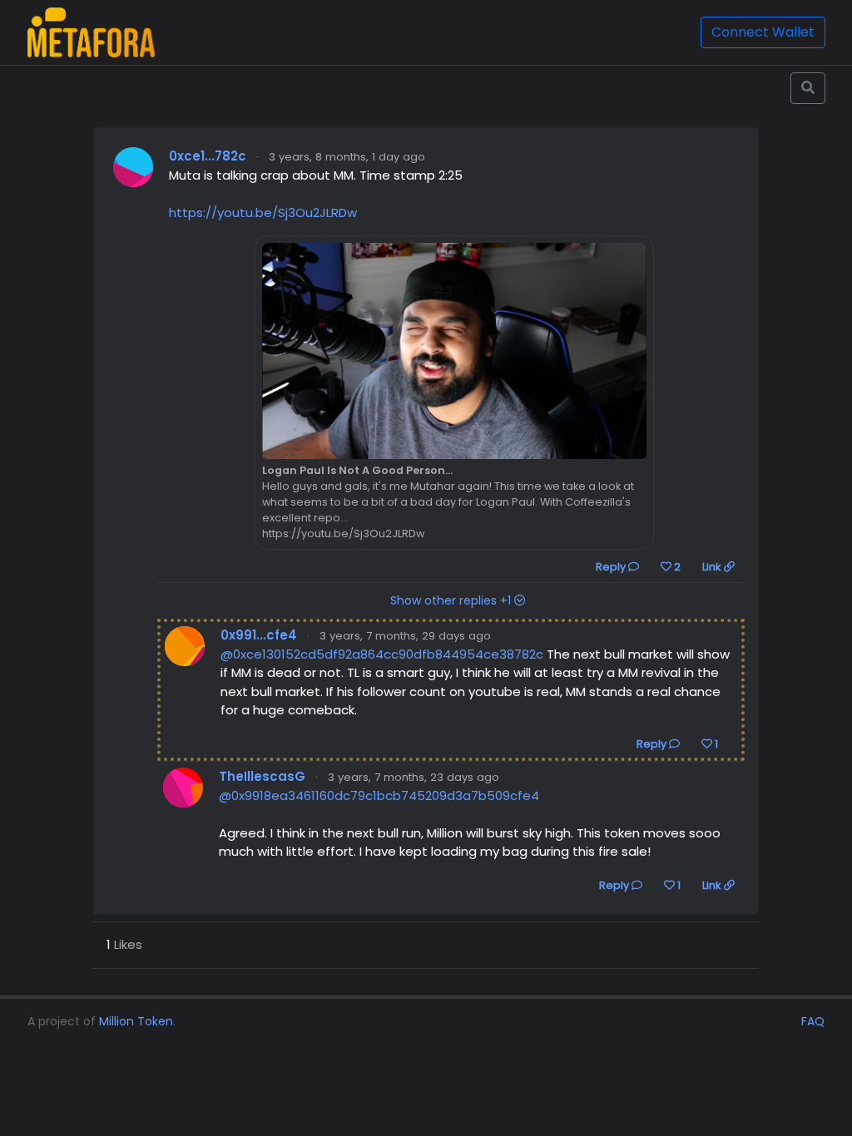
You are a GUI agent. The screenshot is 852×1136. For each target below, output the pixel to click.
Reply (612, 567)
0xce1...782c (207, 156)
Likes (124, 944)
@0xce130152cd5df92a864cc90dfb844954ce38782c (381, 654)
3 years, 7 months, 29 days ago (405, 636)
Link (713, 567)
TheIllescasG (262, 776)
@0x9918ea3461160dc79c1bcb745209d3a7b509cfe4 (379, 795)
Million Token (136, 1021)
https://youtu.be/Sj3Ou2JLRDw (263, 212)
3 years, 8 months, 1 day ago (347, 157)
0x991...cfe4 (258, 635)
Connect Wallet (763, 32)
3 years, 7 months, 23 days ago (413, 777)
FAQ (813, 1021)
